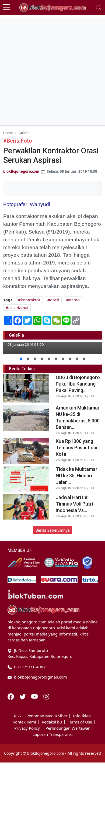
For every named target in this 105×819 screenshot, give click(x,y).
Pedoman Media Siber (46, 716)
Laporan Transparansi (53, 734)
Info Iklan (82, 716)
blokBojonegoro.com (21, 171)
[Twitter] (23, 696)
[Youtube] (35, 696)
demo (74, 299)
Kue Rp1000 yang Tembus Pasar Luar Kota (77, 447)
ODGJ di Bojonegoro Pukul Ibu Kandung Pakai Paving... (78, 384)
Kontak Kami (24, 722)
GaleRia (24, 132)
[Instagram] (46, 696)
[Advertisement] (52, 70)
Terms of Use (80, 722)
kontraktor (30, 299)
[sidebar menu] (6, 7)
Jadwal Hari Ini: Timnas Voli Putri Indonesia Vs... (74, 504)
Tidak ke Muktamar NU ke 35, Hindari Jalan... (76, 475)
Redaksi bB (52, 722)
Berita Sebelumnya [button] (53, 530)
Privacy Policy (27, 728)
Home (8, 132)
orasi (54, 299)
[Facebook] (11, 696)
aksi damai (18, 307)
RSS (17, 716)
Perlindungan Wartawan (68, 728)
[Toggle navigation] (98, 7)
